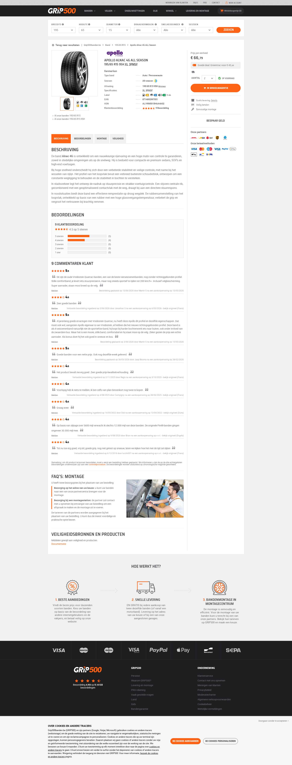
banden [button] (88, 11)
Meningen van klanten (177, 3)
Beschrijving (61, 138)
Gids (133, 704)
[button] (216, 65)
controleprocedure (97, 464)
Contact (216, 3)
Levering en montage (197, 11)
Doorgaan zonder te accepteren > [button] (274, 720)
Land (134, 699)
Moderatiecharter (207, 694)
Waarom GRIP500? (141, 680)
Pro (205, 3)
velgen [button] (109, 11)
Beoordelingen (82, 138)
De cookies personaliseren (220, 741)
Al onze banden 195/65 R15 (67, 115)
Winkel (170, 11)
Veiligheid (118, 138)
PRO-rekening (138, 690)
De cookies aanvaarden (186, 741)
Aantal (195, 78)
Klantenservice (205, 675)
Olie (155, 11)
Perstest (135, 675)
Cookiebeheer (205, 704)
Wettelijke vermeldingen (210, 708)
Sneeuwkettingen (135, 11)
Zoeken (229, 29)
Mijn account (234, 3)
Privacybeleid (204, 690)
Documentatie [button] (58, 543)
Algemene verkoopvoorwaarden (214, 699)
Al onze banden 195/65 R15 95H (69, 118)
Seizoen (193, 24)
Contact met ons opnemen (211, 680)
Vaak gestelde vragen (142, 694)
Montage (102, 138)
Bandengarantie (139, 708)
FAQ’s (195, 3)
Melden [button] (54, 290)
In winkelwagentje (217, 88)
